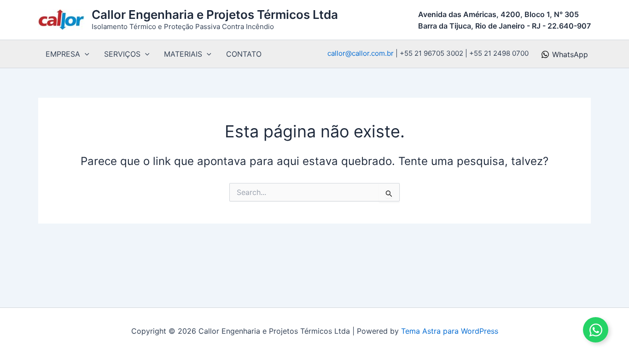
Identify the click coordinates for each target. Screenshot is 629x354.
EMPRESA (63, 54)
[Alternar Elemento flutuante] (595, 329)
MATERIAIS (183, 54)
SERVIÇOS (122, 54)
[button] (84, 54)
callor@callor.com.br (360, 53)
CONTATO (244, 54)
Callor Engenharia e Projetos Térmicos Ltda (215, 14)
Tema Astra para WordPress (449, 331)
